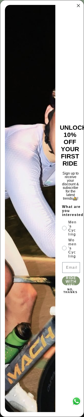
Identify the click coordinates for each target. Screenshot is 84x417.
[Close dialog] (78, 5)
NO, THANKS (70, 291)
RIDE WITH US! (71, 280)
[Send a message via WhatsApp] (76, 401)
